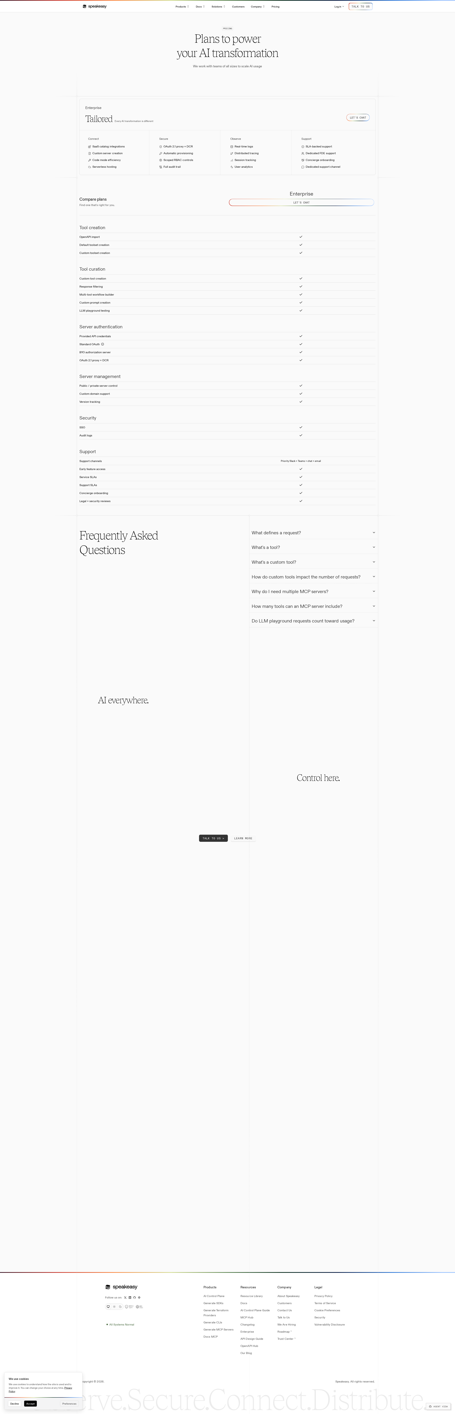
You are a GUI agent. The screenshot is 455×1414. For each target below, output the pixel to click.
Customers (238, 6)
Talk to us (361, 6)
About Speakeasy (288, 1296)
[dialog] (43, 1391)
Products (181, 6)
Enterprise (247, 1331)
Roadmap (283, 1331)
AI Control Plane (214, 1296)
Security (319, 1317)
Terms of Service (325, 1303)
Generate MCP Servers (219, 1329)
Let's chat (358, 117)
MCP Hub (246, 1317)
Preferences (69, 1403)
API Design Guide (251, 1339)
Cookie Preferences (327, 1310)
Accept (30, 1403)
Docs (199, 6)
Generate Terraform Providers (216, 1312)
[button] (94, 6)
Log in (337, 6)
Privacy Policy (323, 1296)
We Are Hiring (286, 1324)
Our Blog (246, 1353)
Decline (14, 1403)
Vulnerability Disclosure (329, 1324)
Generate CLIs (213, 1322)
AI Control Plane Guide (255, 1310)
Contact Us (284, 1310)
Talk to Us (283, 1317)
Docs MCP (211, 1336)
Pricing (275, 6)
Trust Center (285, 1339)
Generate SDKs (213, 1303)
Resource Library (251, 1296)
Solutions (217, 6)
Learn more (243, 838)
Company (256, 6)
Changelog (247, 1324)
